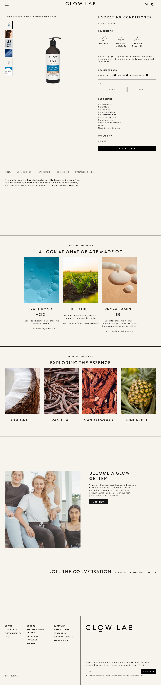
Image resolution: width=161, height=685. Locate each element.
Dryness (17, 17)
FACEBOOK (120, 572)
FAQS (7, 637)
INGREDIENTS (62, 172)
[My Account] (153, 4)
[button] (127, 148)
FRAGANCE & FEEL (84, 172)
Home (8, 17)
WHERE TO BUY (61, 629)
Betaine (122, 75)
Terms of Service (134, 675)
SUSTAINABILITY (13, 633)
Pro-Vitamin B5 (137, 75)
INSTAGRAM (136, 572)
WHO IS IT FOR (24, 172)
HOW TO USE (44, 172)
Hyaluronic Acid (106, 75)
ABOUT (9, 172)
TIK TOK (31, 643)
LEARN (8, 626)
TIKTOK (152, 572)
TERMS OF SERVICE (63, 637)
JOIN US (31, 626)
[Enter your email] (148, 671)
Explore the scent (107, 23)
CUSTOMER (59, 626)
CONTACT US (60, 633)
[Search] (147, 4)
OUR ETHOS (11, 629)
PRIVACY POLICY (62, 640)
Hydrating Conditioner (44, 17)
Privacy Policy (122, 675)
